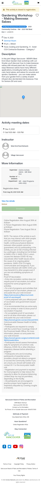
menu (2, 3)
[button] (37, 15)
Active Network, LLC (12, 480)
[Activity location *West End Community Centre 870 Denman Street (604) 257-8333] (23, 96)
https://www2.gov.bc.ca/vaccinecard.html (21, 320)
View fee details (8, 201)
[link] (10, 41)
